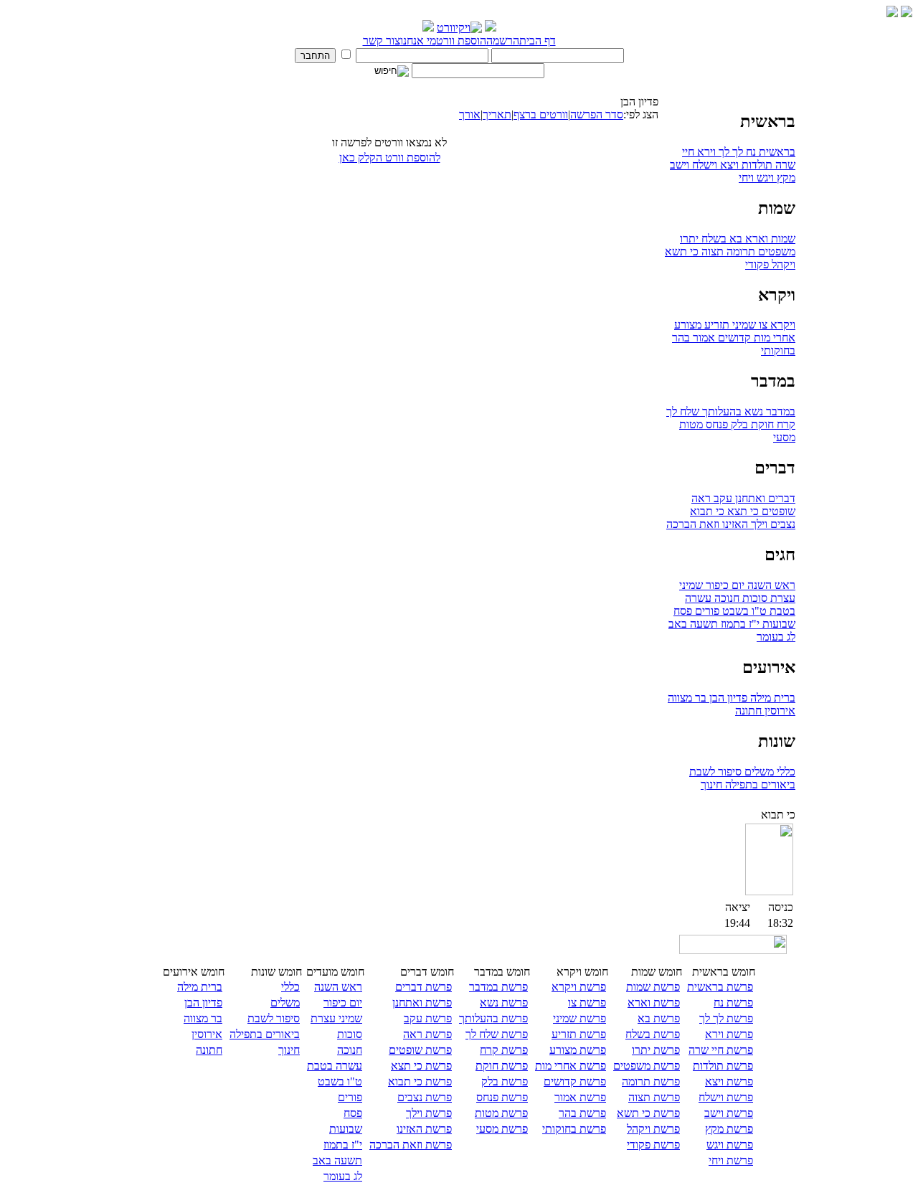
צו (761, 325)
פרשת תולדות (723, 1066)
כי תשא (682, 251)
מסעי (784, 437)
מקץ (784, 177)
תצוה (711, 251)
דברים (780, 498)
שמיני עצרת (336, 1018)
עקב (721, 498)
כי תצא (741, 511)
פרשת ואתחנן (422, 1002)
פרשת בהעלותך (493, 1018)
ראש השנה (769, 585)
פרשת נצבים (424, 1097)
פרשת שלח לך (496, 1034)
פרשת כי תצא (421, 1066)
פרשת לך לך (726, 1018)
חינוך (711, 784)
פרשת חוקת (501, 1066)
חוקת (761, 424)
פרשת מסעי (502, 1129)
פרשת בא (659, 1018)
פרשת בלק (504, 1081)
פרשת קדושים (575, 1081)
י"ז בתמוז (739, 624)
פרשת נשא (504, 1002)
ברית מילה (771, 698)
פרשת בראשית (720, 987)
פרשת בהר (582, 1113)
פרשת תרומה (651, 1081)
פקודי (757, 264)
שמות (781, 238)
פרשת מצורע (577, 1050)
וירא (705, 152)
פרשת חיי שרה (720, 1050)
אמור (702, 337)
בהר (681, 337)
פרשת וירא (729, 1034)
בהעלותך (720, 411)
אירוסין (778, 710)
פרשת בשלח (652, 1034)
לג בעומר (776, 637)
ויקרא (781, 325)
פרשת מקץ (729, 1129)
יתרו (689, 238)
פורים (705, 611)
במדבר (779, 411)
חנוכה (725, 598)
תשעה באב (693, 624)
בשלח (713, 238)
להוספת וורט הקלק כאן (389, 157)
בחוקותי (778, 350)
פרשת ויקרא (579, 987)
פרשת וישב (728, 1113)
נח (749, 152)
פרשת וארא (654, 1002)
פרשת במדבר (498, 987)
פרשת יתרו (656, 1050)
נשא (752, 411)
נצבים (781, 524)
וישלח (703, 165)
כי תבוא (707, 511)
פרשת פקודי (653, 1144)
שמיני (742, 325)
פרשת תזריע (579, 1034)
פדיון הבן (726, 698)
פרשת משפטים (646, 1066)
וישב (679, 165)
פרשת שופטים (420, 1050)
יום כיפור (723, 585)
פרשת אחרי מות (570, 1066)
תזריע (715, 325)
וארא (755, 238)
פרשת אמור (580, 1097)
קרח (784, 424)
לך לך (729, 152)
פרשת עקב (428, 1018)
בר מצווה (687, 698)
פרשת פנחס (502, 1097)
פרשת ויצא (729, 1081)
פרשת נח (733, 1002)
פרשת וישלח (726, 1097)
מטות (691, 424)
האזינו (733, 524)
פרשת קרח (504, 1050)
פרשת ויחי (731, 1160)
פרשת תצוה (654, 1097)
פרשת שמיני (579, 1018)
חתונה (748, 710)
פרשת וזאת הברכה (410, 1144)
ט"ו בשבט (743, 611)
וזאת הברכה (692, 524)
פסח (682, 611)
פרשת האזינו (424, 1129)
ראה (701, 498)
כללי (784, 771)
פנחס (715, 424)
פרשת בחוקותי (574, 1129)
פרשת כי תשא (648, 1113)
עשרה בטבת (334, 1066)
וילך (757, 524)
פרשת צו (587, 1002)
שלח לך (682, 411)
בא (734, 238)
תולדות (755, 165)
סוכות (753, 598)
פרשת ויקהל (653, 1129)
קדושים (733, 337)
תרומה (739, 251)
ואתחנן (748, 498)
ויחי (746, 177)
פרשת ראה (427, 1034)
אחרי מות (773, 337)
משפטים (775, 251)
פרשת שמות (653, 987)
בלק (738, 424)
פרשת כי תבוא (420, 1081)
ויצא (728, 165)
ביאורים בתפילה (758, 784)
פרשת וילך (429, 1113)
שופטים (777, 511)
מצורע (687, 325)
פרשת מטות (501, 1113)
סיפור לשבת (715, 771)
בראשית (775, 152)
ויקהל (782, 264)
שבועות (777, 624)
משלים (758, 771)
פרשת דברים (423, 987)
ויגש (764, 177)
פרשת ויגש (729, 1144)
